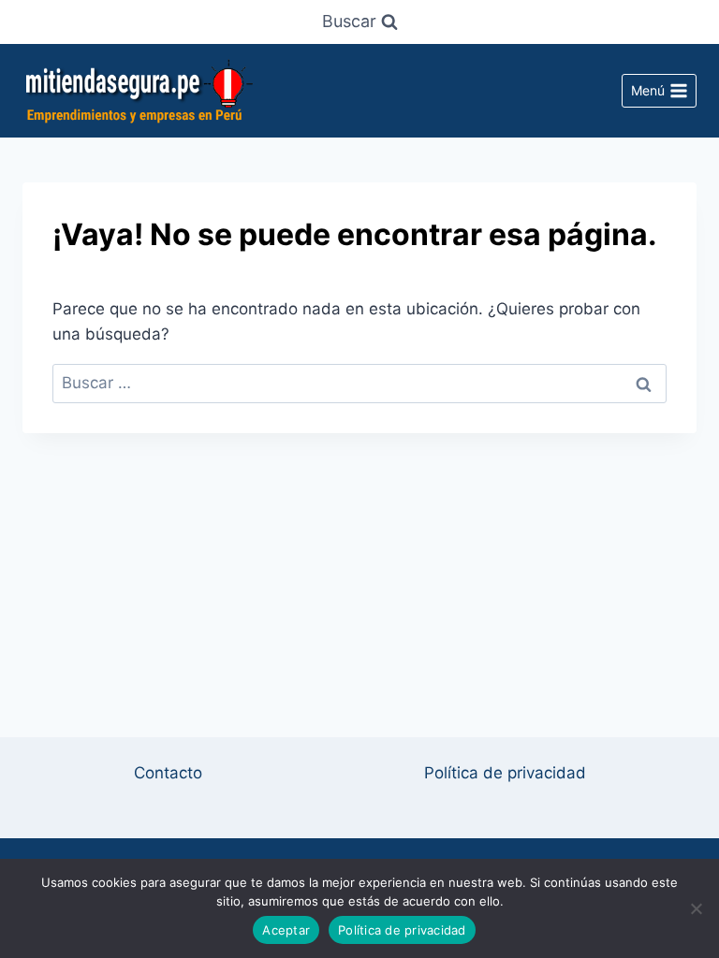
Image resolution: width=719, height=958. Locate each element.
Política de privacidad (505, 772)
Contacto (168, 772)
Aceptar (286, 929)
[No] (695, 908)
